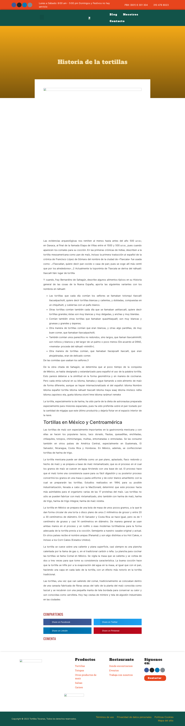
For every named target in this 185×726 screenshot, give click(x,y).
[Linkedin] (24, 5)
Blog (113, 14)
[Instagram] (19, 5)
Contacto (117, 21)
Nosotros (130, 14)
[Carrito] (166, 18)
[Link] (30, 5)
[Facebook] (14, 5)
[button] (42, 17)
